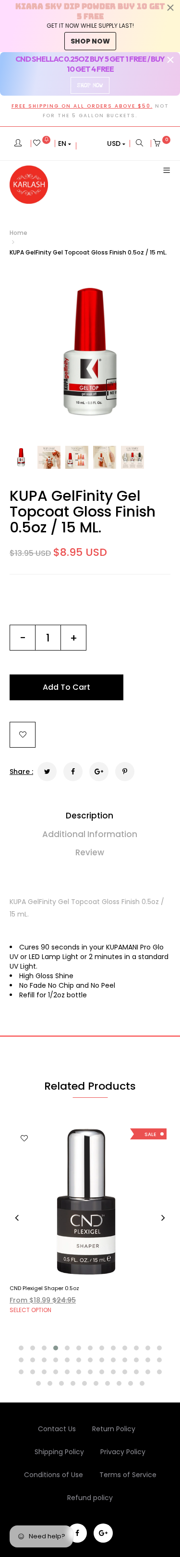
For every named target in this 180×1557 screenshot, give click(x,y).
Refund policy (90, 1497)
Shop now (90, 41)
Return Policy (113, 1429)
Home (18, 233)
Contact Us (57, 1429)
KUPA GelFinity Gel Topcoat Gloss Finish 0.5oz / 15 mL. (83, 512)
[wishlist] (41, 143)
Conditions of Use (53, 1475)
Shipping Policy (59, 1452)
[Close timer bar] (170, 7)
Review (89, 852)
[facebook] (77, 1533)
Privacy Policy (122, 1452)
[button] (64, 143)
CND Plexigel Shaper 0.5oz (44, 1288)
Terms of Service (127, 1475)
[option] (90, 351)
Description (89, 815)
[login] (18, 143)
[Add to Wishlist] (23, 735)
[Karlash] (29, 185)
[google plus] (103, 1533)
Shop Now (90, 85)
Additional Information (89, 834)
